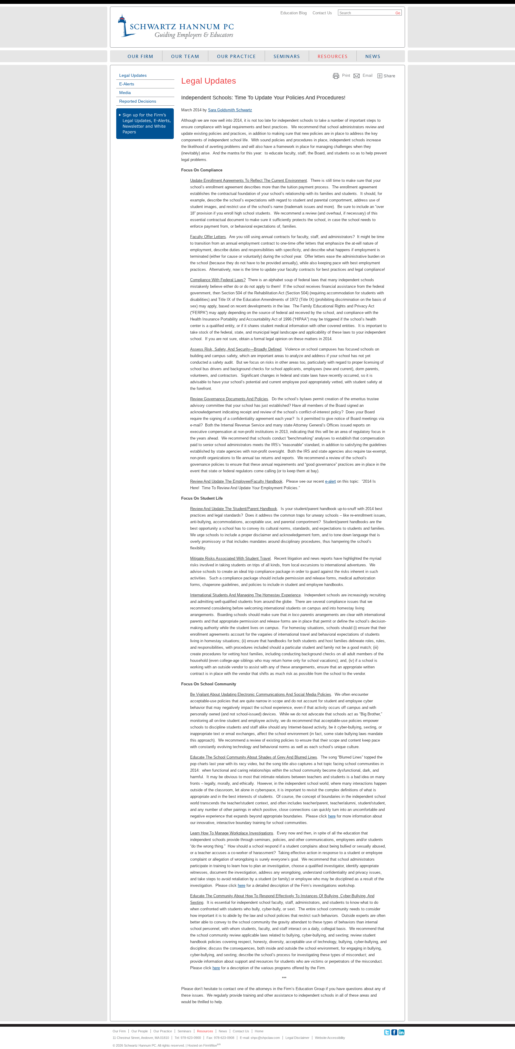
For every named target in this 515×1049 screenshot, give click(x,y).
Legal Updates (133, 75)
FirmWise (212, 1045)
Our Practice (236, 56)
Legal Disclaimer (297, 1037)
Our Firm (140, 56)
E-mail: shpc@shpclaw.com (260, 1037)
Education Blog (293, 13)
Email (368, 75)
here (332, 816)
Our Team (185, 56)
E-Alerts (126, 84)
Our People (139, 1031)
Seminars (287, 56)
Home (259, 1031)
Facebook (394, 1032)
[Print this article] (336, 75)
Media (125, 92)
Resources (333, 56)
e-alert (330, 481)
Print (346, 75)
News (373, 56)
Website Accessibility (330, 1037)
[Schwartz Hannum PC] (176, 40)
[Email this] (357, 75)
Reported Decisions (137, 101)
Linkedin (401, 1032)
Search (345, 13)
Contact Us (322, 13)
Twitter (387, 1032)
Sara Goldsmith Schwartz (230, 110)
